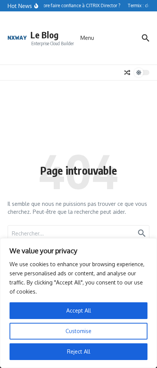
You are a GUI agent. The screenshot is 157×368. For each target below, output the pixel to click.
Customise (78, 331)
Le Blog (44, 34)
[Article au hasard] (127, 72)
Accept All (78, 310)
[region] (78, 303)
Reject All (78, 351)
